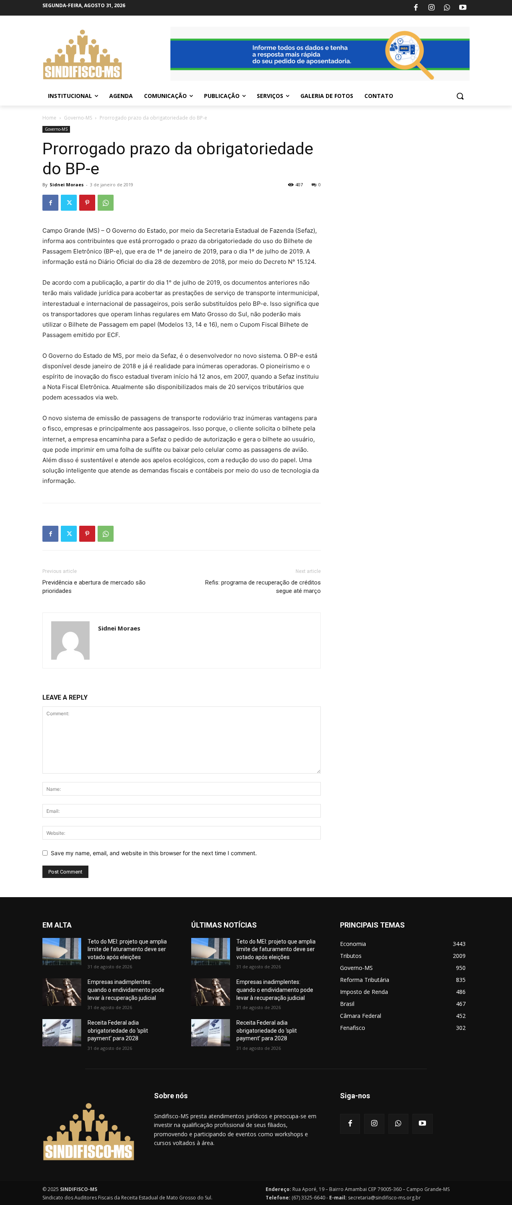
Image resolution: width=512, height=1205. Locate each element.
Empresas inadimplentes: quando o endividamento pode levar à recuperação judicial (126, 990)
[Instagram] (431, 8)
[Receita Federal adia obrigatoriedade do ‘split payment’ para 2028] (61, 1032)
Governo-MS (78, 117)
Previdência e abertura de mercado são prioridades (94, 587)
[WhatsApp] (447, 8)
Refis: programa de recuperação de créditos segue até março (263, 587)
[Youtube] (463, 8)
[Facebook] (415, 8)
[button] (460, 96)
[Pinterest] (87, 203)
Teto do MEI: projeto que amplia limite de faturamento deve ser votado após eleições (127, 949)
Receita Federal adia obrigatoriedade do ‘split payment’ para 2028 (118, 1030)
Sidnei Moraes (67, 185)
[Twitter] (69, 203)
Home (49, 117)
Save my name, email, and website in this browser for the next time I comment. (154, 853)
